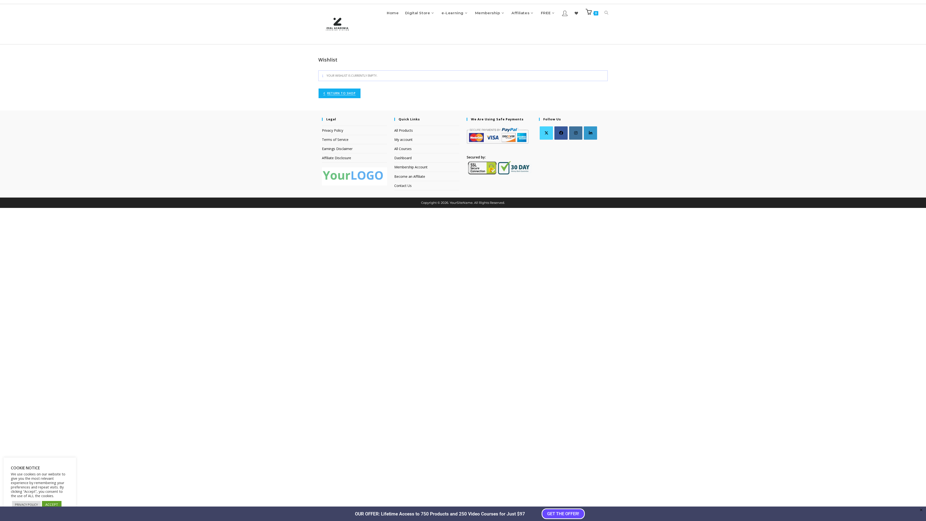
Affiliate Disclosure (336, 158)
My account (403, 139)
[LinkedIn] (590, 133)
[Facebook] (561, 133)
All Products (403, 130)
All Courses (403, 148)
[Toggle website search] (606, 13)
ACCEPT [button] (51, 504)
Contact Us (403, 185)
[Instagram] (575, 133)
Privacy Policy (332, 130)
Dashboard (403, 158)
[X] (546, 133)
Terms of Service (335, 139)
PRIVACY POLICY (26, 504)
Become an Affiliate (409, 176)
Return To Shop (341, 93)
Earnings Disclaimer (337, 148)
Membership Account (411, 167)
